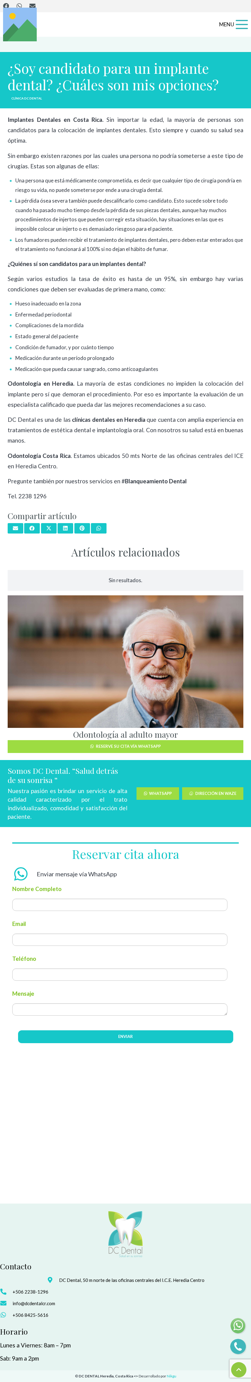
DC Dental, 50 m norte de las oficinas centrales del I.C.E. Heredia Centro (131, 1280)
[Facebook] (6, 6)
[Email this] (15, 528)
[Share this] (32, 528)
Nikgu (171, 1376)
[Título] (20, 24)
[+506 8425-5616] (6, 1315)
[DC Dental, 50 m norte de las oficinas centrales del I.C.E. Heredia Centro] (53, 1280)
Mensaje (23, 993)
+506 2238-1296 (30, 1291)
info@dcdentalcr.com (34, 1303)
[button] (233, 24)
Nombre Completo (37, 888)
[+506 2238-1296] (6, 1292)
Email (19, 923)
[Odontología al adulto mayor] (125, 661)
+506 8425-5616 (30, 1315)
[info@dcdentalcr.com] (6, 1303)
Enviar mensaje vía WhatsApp (77, 874)
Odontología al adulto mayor (125, 734)
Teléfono (24, 958)
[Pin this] (82, 528)
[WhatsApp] (19, 6)
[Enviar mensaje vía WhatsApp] (24, 874)
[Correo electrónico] (32, 6)
